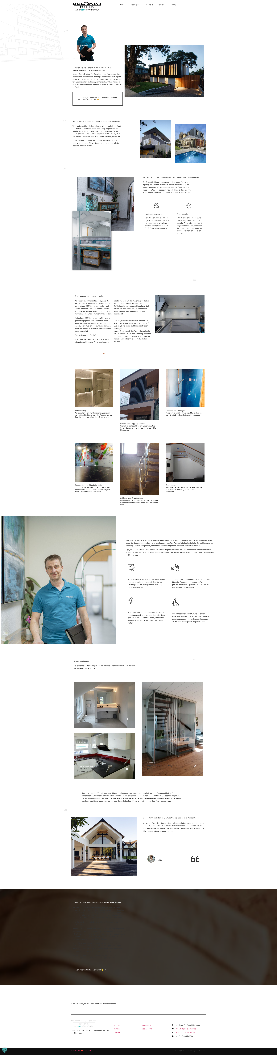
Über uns (150, 248)
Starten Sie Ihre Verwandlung (183, 28)
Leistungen (134, 5)
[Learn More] (180, 314)
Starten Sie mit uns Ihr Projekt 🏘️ (91, 353)
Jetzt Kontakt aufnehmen (86, 158)
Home (121, 5)
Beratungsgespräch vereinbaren (186, 1006)
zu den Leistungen (170, 668)
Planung (173, 5)
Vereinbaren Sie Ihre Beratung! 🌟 (89, 970)
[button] (5, 1050)
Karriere (161, 5)
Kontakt (149, 5)
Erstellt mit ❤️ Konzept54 (81, 1050)
